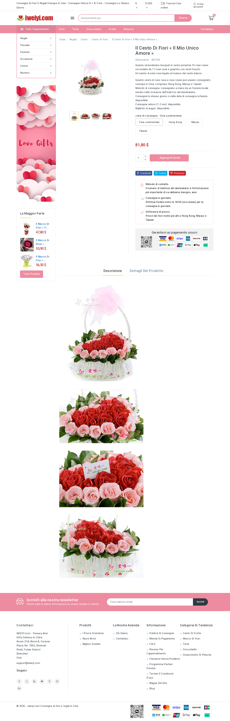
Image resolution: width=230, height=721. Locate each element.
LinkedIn (19, 688)
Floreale (36, 45)
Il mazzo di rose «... (42, 242)
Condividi (145, 173)
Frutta (112, 29)
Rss (34, 681)
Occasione (36, 59)
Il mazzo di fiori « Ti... (42, 225)
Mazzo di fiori (191, 638)
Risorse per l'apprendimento (156, 651)
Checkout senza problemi (164, 659)
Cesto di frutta (191, 633)
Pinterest (179, 173)
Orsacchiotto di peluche (196, 655)
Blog (152, 688)
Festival (36, 52)
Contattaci (207, 29)
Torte (75, 29)
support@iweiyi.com (28, 663)
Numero (36, 73)
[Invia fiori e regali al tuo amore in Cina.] (36, 143)
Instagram (57, 681)
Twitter (27, 681)
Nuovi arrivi (89, 638)
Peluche (129, 29)
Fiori (62, 29)
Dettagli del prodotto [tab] (146, 270)
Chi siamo (121, 633)
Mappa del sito (158, 683)
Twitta (162, 173)
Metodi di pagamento (162, 638)
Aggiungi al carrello (169, 158)
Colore (36, 66)
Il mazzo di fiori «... (42, 258)
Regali (36, 38)
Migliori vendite (91, 644)
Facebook (19, 681)
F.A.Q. (152, 644)
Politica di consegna (161, 633)
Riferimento (142, 60)
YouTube (42, 681)
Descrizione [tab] (112, 270)
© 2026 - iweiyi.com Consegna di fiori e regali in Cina (47, 706)
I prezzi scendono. (93, 633)
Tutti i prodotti (31, 274)
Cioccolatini (93, 29)
